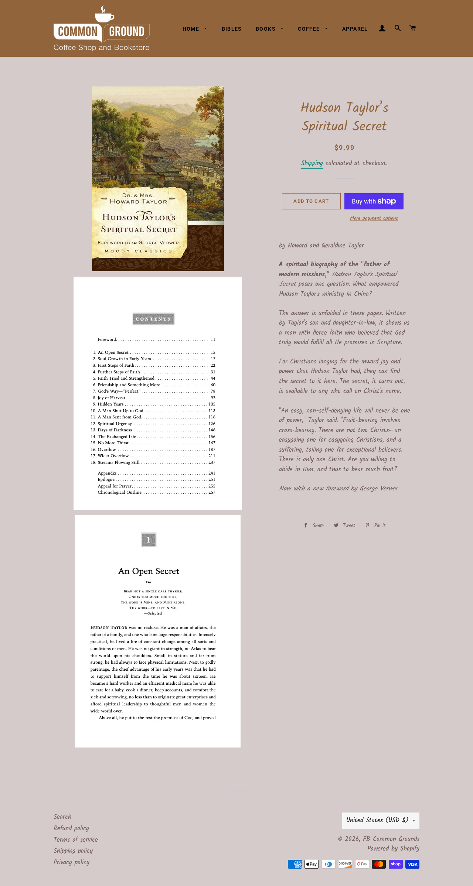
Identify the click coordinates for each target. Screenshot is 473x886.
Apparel (355, 29)
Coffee (309, 29)
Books (266, 29)
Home (192, 29)
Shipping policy (73, 851)
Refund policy (71, 829)
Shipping (312, 163)
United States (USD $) (377, 820)
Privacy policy (71, 863)
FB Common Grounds (391, 839)
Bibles (232, 29)
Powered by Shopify (393, 849)
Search (62, 817)
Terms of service (76, 840)
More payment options (374, 218)
